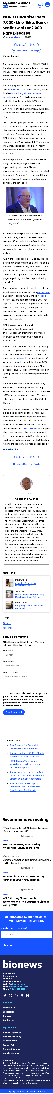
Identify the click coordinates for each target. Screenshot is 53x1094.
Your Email (8, 661)
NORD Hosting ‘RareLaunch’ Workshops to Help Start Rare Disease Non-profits (25, 764)
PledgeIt (42, 295)
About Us (7, 1002)
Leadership (8, 1012)
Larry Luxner (15, 37)
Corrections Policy (12, 1036)
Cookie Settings (11, 1053)
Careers (7, 1016)
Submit (8, 945)
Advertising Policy (12, 1032)
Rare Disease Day (16, 89)
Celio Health (22, 358)
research (7, 627)
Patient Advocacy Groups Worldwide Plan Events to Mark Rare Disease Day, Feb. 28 (25, 787)
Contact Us (8, 1020)
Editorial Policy (10, 1041)
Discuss (21, 45)
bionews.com (18, 984)
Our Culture (9, 1007)
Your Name (8, 650)
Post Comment (14, 712)
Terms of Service (11, 1049)
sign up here (43, 292)
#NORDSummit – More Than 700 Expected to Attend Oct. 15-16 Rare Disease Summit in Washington (27, 775)
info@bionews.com (18, 986)
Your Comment (11, 672)
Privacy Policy (10, 1045)
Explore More (9, 1027)
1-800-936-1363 (17, 989)
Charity (7, 623)
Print (34, 45)
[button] (40, 5)
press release (30, 428)
